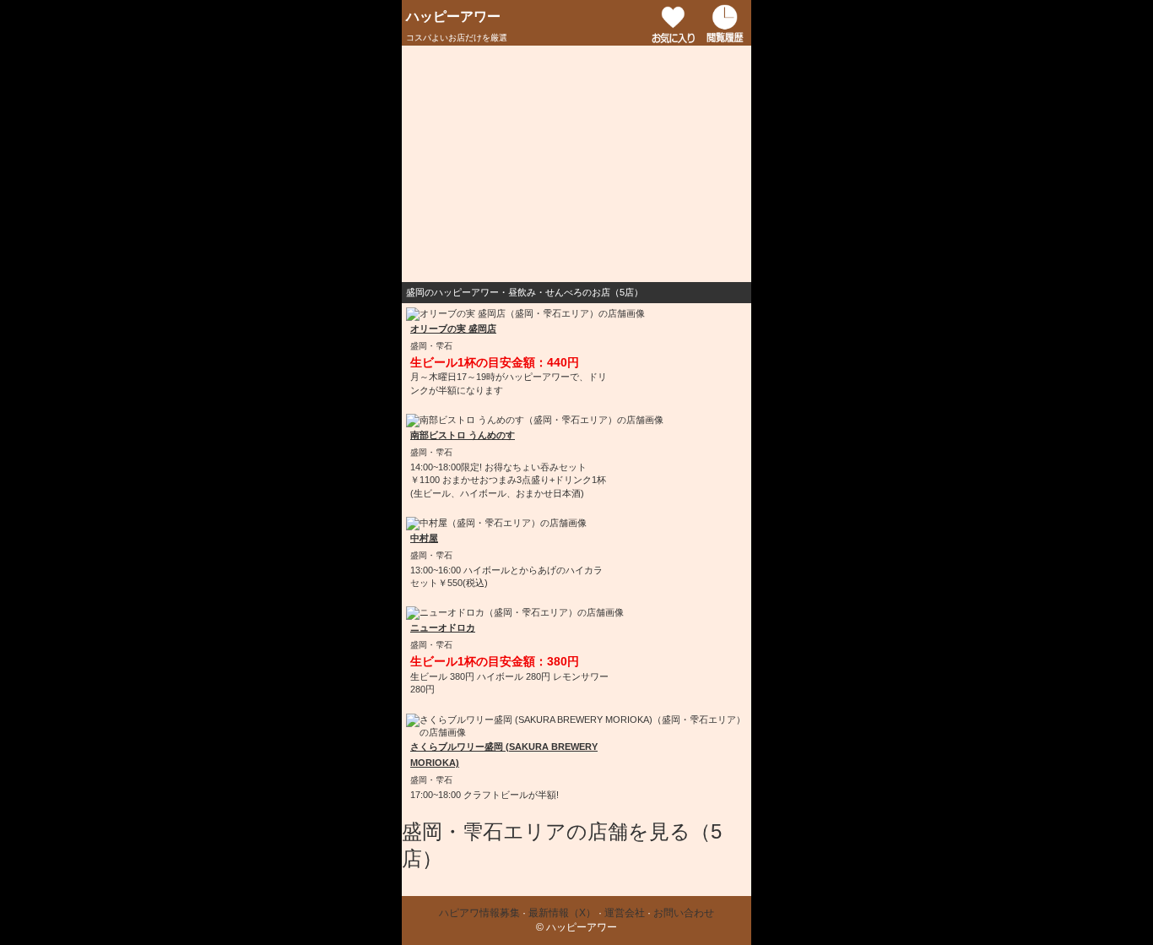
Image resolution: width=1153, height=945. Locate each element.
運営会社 (624, 913)
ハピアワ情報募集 (479, 913)
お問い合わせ (683, 913)
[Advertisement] (576, 164)
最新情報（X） (562, 913)
